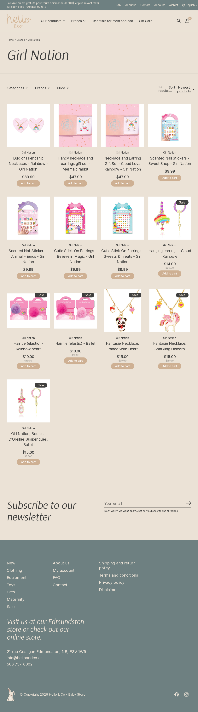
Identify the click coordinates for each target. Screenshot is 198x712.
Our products (51, 21)
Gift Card (145, 21)
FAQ (118, 5)
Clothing (14, 570)
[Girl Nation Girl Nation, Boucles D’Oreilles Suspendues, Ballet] (28, 400)
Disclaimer (108, 589)
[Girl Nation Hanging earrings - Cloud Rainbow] (169, 218)
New (11, 563)
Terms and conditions (118, 575)
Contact (145, 5)
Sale (11, 606)
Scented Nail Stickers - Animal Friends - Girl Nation (28, 256)
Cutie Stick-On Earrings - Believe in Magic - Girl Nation (75, 256)
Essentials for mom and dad (112, 21)
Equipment (16, 577)
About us (130, 5)
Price (61, 88)
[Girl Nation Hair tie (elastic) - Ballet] (75, 310)
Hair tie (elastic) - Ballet (75, 343)
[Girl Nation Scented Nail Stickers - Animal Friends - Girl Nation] (28, 218)
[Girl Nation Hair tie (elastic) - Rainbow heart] (28, 310)
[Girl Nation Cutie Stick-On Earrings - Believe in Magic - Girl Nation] (75, 218)
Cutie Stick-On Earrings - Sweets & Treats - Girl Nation (122, 256)
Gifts (11, 592)
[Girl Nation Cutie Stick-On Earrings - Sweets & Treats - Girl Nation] (122, 218)
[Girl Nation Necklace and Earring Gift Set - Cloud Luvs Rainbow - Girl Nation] (122, 125)
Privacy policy (111, 582)
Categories (15, 88)
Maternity (15, 599)
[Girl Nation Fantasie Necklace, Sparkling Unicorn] (169, 310)
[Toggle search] (179, 21)
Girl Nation (28, 152)
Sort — (172, 89)
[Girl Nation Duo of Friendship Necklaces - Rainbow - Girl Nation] (28, 125)
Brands (76, 21)
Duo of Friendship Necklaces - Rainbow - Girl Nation (28, 164)
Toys (11, 584)
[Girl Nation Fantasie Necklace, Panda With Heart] (122, 310)
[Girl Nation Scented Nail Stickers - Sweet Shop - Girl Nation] (169, 125)
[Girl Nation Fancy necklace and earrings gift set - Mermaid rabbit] (75, 125)
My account (63, 570)
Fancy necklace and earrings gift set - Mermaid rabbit (75, 164)
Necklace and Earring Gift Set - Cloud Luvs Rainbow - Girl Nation (122, 164)
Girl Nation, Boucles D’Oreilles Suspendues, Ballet (28, 439)
